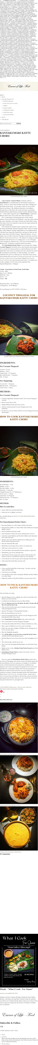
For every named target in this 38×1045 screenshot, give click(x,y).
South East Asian (8, 112)
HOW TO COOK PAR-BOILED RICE (24, 516)
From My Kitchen (6, 99)
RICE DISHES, (16, 289)
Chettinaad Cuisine (8, 110)
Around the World (8, 114)
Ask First (4, 1036)
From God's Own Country (10, 103)
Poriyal (11, 258)
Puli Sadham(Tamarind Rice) (10, 238)
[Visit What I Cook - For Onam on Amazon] (19, 987)
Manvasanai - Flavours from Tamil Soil (20, 687)
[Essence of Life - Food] (19, 1020)
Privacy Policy (6, 1044)
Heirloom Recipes (8, 101)
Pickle (13, 262)
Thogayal (21, 256)
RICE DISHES (19, 689)
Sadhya (5, 105)
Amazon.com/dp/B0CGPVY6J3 (9, 993)
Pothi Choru (11, 674)
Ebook (3, 117)
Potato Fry (3, 260)
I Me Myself (5, 119)
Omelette (2, 258)
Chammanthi (27, 256)
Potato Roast (9, 260)
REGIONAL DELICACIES (7, 689)
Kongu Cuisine (7, 108)
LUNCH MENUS (5, 130)
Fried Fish (34, 256)
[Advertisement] (19, 915)
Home (3, 97)
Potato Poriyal (30, 258)
